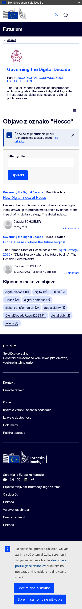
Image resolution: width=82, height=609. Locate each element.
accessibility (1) (54, 308)
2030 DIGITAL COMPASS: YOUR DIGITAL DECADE (35, 79)
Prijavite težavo (13, 390)
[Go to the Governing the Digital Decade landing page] (16, 65)
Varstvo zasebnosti (16, 510)
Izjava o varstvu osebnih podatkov (27, 410)
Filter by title (16, 156)
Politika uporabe (14, 433)
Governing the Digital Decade (38, 69)
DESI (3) (59, 292)
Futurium (12, 29)
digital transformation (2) (22, 308)
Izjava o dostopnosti (17, 417)
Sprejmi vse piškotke (34, 588)
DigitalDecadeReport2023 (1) (25, 315)
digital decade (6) (17, 292)
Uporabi (18, 175)
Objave (11, 39)
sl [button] (65, 15)
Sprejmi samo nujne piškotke (40, 599)
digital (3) (41, 292)
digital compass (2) (37, 300)
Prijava (56, 15)
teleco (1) (11, 323)
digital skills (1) (60, 315)
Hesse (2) (12, 300)
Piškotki (8, 502)
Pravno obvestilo (15, 517)
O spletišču (10, 494)
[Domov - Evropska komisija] (14, 13)
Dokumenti (10, 425)
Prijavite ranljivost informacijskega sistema (31, 487)
